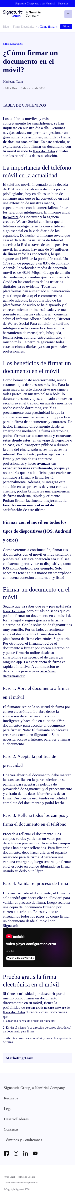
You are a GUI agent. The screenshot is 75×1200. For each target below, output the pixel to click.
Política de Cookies (26, 1176)
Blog (6, 26)
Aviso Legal (9, 1176)
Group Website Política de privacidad (21, 1182)
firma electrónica (44, 151)
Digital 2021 (10, 217)
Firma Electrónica (23, 26)
